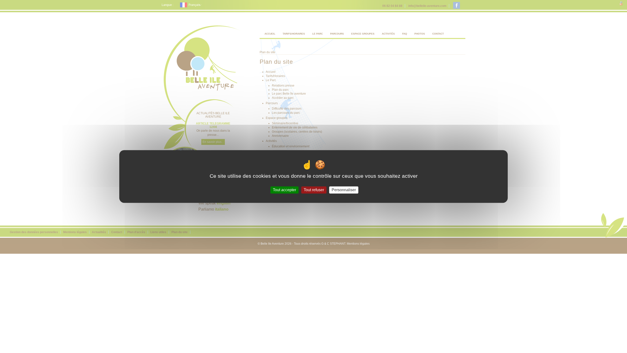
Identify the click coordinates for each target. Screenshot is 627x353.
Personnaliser (344, 190)
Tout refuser (314, 190)
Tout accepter (284, 190)
